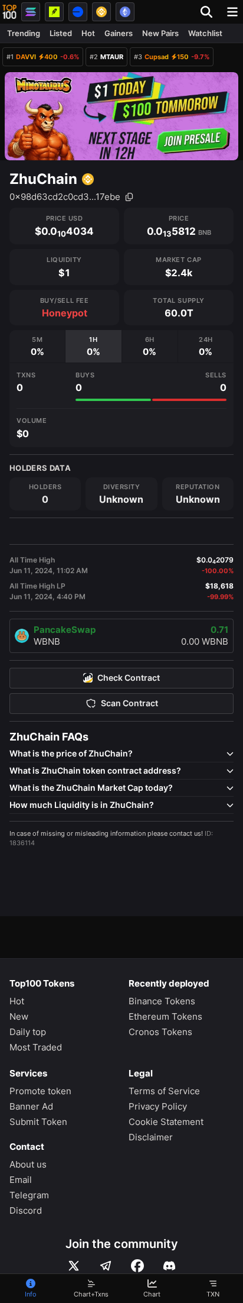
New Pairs (160, 33)
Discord (25, 1210)
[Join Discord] (169, 1266)
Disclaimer (151, 1137)
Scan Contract (129, 703)
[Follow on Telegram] (105, 1266)
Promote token (40, 1091)
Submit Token (38, 1121)
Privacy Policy (158, 1106)
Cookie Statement (166, 1121)
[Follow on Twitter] (74, 1266)
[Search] (210, 12)
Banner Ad (31, 1106)
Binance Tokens (162, 1001)
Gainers (118, 33)
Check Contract (128, 678)
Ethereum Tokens (165, 1016)
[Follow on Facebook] (137, 1266)
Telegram (29, 1195)
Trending (23, 33)
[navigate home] (9, 12)
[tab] (37, 346)
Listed (61, 33)
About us (28, 1164)
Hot (88, 33)
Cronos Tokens (160, 1031)
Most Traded (35, 1047)
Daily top (27, 1031)
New (18, 1016)
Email (20, 1179)
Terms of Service (164, 1091)
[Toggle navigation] (232, 12)
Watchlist (205, 33)
